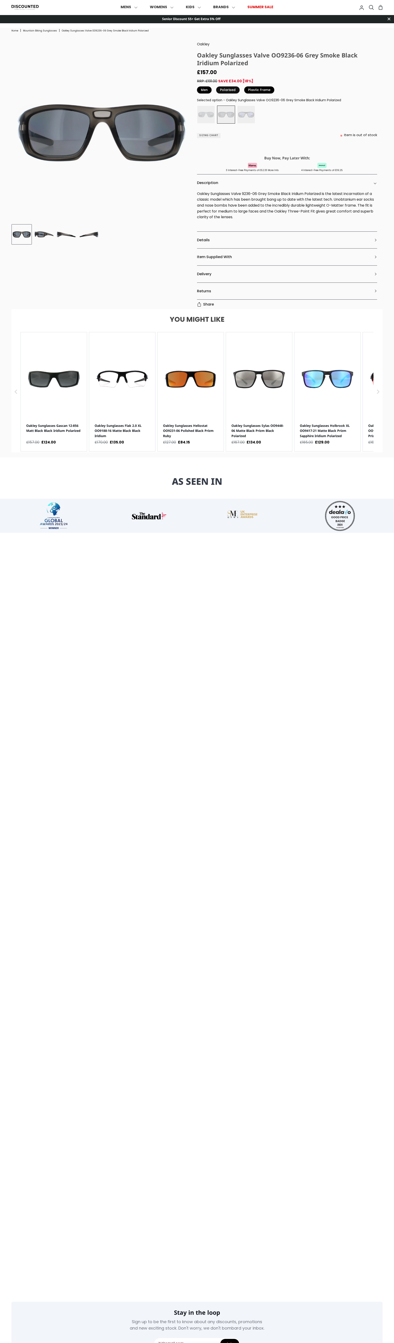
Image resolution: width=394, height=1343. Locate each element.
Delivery (204, 274)
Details (203, 240)
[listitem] (54, 391)
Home (14, 31)
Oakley (203, 44)
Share (208, 304)
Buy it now (285, 147)
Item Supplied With (214, 256)
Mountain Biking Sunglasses (40, 31)
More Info (273, 170)
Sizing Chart (208, 135)
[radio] (206, 115)
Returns (204, 291)
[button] (16, 391)
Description (207, 182)
